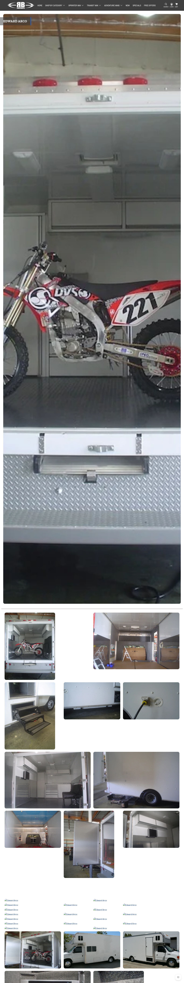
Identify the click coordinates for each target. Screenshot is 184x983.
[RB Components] (20, 5)
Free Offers (150, 5)
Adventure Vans (111, 5)
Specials (137, 5)
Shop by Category (53, 5)
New (128, 5)
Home (39, 5)
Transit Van (92, 5)
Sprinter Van (74, 5)
